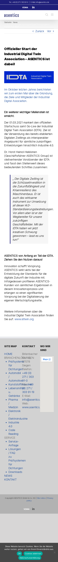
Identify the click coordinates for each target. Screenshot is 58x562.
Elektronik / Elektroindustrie (13, 414)
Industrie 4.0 (13, 424)
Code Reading (13, 432)
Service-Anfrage (13, 443)
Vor (49, 31)
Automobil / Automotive (13, 376)
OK (19, 553)
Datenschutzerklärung (30, 558)
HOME (8, 354)
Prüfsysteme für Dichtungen (13, 365)
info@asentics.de (33, 399)
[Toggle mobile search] (46, 14)
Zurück (39, 31)
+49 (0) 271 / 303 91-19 (28, 388)
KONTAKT (10, 479)
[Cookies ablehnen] (54, 552)
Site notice (41, 498)
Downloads (13, 472)
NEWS (8, 475)
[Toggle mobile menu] (52, 14)
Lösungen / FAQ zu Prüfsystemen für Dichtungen (13, 458)
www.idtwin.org (24, 319)
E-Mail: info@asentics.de (40, 2)
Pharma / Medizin (13, 403)
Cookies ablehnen (33, 553)
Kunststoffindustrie (13, 384)
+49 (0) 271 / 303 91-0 (28, 376)
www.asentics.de (32, 407)
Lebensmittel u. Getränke (13, 392)
